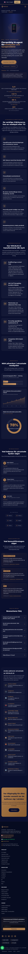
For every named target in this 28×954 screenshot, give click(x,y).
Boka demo (14, 810)
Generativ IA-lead (4, 854)
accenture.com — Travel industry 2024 (15, 91)
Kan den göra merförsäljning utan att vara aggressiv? (12, 643)
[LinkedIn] (2, 936)
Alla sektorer (3, 870)
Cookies (3, 913)
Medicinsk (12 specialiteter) (6, 872)
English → (17, 2)
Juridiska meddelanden (5, 905)
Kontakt (18, 951)
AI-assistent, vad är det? (6, 897)
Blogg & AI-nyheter (5, 889)
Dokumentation (4, 891)
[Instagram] (12, 936)
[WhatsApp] (2, 947)
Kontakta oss (3, 899)
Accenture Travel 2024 (5, 10)
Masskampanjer (4, 861)
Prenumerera (14, 928)
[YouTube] (9, 936)
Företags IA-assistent (5, 863)
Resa (2, 883)
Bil (1, 879)
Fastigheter (3, 873)
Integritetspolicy (4, 907)
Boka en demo (15, 104)
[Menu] (25, 6)
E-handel (3, 877)
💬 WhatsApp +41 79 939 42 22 (8, 839)
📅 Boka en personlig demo (7, 835)
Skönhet (3, 881)
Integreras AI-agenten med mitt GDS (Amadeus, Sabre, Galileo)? (11, 617)
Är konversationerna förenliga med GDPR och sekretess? (12, 649)
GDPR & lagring (4, 909)
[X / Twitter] (6, 936)
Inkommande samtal (5, 858)
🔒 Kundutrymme (5, 841)
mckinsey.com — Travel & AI (9, 66)
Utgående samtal (4, 860)
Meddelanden (4, 951)
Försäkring (3, 875)
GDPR (14, 951)
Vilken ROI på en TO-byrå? (9, 655)
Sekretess (10, 951)
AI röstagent (3, 852)
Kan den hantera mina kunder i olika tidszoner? (11, 624)
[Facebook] (15, 936)
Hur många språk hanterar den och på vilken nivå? (13, 630)
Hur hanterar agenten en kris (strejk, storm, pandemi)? (13, 636)
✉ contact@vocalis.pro (6, 837)
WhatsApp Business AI (5, 856)
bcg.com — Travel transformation (15, 97)
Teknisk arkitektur (4, 893)
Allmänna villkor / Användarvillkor (7, 911)
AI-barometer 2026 (5, 895)
